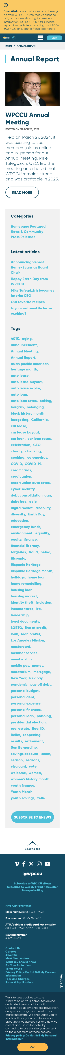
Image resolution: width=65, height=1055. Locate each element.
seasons (32, 760)
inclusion (43, 602)
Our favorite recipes (28, 301)
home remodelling (26, 583)
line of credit (35, 627)
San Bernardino (24, 747)
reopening (31, 734)
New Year (18, 678)
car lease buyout (25, 432)
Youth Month (21, 791)
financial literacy (25, 545)
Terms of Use (13, 968)
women (35, 772)
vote (32, 766)
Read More (25, 194)
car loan (18, 438)
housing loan (21, 589)
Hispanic (18, 558)
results (16, 741)
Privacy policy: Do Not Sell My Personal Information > (31, 1037)
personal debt (22, 697)
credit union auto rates (30, 482)
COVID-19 (33, 463)
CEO (36, 444)
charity (16, 451)
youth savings (22, 798)
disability (43, 508)
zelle (41, 798)
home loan (37, 577)
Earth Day (36, 514)
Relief (15, 734)
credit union (21, 476)
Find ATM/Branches (18, 905)
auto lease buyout (26, 381)
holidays (18, 577)
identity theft (22, 602)
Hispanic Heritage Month (31, 571)
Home (8, 45)
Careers (10, 951)
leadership (19, 615)
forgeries (18, 552)
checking (33, 451)
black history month (27, 413)
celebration (20, 444)
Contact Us (12, 948)
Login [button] (54, 37)
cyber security (22, 489)
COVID (16, 463)
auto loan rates (24, 400)
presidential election (28, 722)
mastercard (20, 646)
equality (42, 533)
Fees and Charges (17, 979)
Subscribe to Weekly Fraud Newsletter (32, 887)
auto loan (19, 394)
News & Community (27, 231)
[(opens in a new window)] (17, 865)
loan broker (30, 634)
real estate (20, 728)
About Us (11, 955)
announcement (24, 345)
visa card (18, 766)
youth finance (22, 785)
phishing (44, 716)
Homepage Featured (28, 226)
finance (30, 539)
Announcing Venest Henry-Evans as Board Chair (29, 267)
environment (21, 533)
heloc (45, 552)
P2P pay (35, 678)
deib (32, 501)
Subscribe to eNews (32, 817)
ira (38, 608)
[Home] (10, 38)
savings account (24, 753)
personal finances (26, 709)
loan (14, 634)
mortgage (41, 671)
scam (45, 753)
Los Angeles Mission (27, 640)
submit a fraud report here (38, 28)
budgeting (19, 419)
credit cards (21, 470)
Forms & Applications (19, 982)
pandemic (19, 684)
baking (45, 400)
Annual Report (23, 357)
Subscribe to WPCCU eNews (32, 883)
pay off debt (40, 684)
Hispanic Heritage (25, 564)
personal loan (22, 716)
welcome (18, 772)
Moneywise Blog (32, 890)
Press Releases (23, 236)
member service (24, 653)
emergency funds (25, 526)
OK (32, 1047)
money (37, 665)
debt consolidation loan (31, 495)
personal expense (25, 703)
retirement (34, 741)
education (19, 520)
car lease (18, 426)
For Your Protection (18, 965)
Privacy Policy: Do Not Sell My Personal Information (30, 973)
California (39, 419)
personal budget (25, 690)
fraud (33, 552)
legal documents (25, 621)
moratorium (21, 671)
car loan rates (39, 438)
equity (16, 539)
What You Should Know (20, 962)
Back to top (32, 849)
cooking (17, 457)
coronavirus (37, 457)
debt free (18, 501)
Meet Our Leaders (17, 958)
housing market (24, 596)
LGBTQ (16, 627)
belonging (35, 407)
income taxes (22, 608)
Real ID (38, 728)
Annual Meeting (24, 351)
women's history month (30, 779)
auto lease (20, 375)
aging (27, 338)
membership (21, 659)
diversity (18, 514)
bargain (17, 407)
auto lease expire (25, 388)
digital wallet (22, 508)
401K (15, 338)
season (17, 760)
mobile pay (20, 665)
